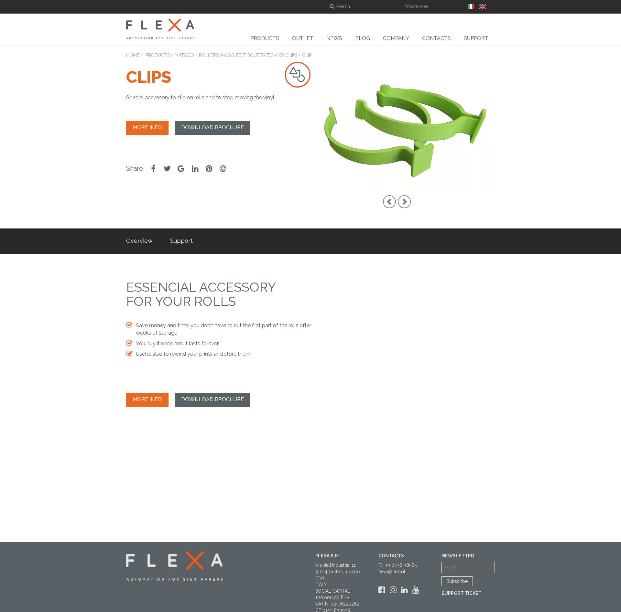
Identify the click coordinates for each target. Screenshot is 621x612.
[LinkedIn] (404, 590)
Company (396, 38)
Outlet (302, 38)
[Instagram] (393, 590)
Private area (416, 6)
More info (147, 127)
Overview (139, 240)
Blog (362, 38)
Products (264, 38)
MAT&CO (184, 55)
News (334, 38)
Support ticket (461, 593)
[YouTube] (415, 590)
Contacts (436, 38)
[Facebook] (381, 590)
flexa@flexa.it (391, 571)
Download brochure (212, 127)
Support (476, 38)
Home (132, 55)
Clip (306, 55)
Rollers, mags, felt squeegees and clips (248, 55)
